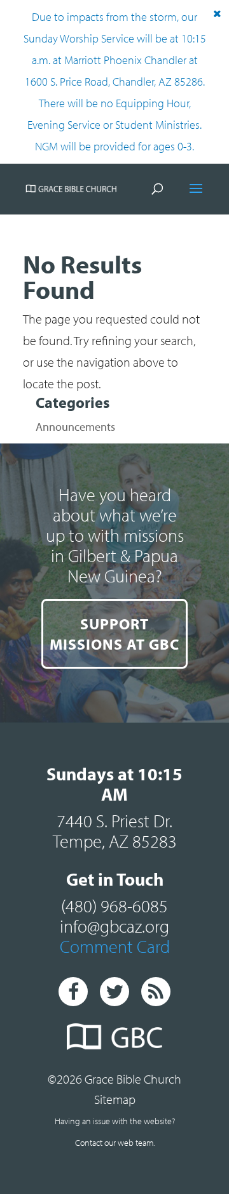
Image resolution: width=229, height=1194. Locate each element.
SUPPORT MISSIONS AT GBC (114, 633)
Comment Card (115, 946)
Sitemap (114, 1099)
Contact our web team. (115, 1142)
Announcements (75, 426)
